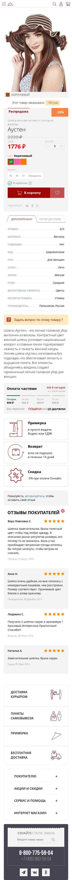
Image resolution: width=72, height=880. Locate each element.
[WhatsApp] (37, 206)
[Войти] (61, 4)
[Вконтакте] (27, 206)
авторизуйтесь (34, 496)
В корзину (32, 193)
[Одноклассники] (32, 206)
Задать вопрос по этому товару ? (38, 320)
